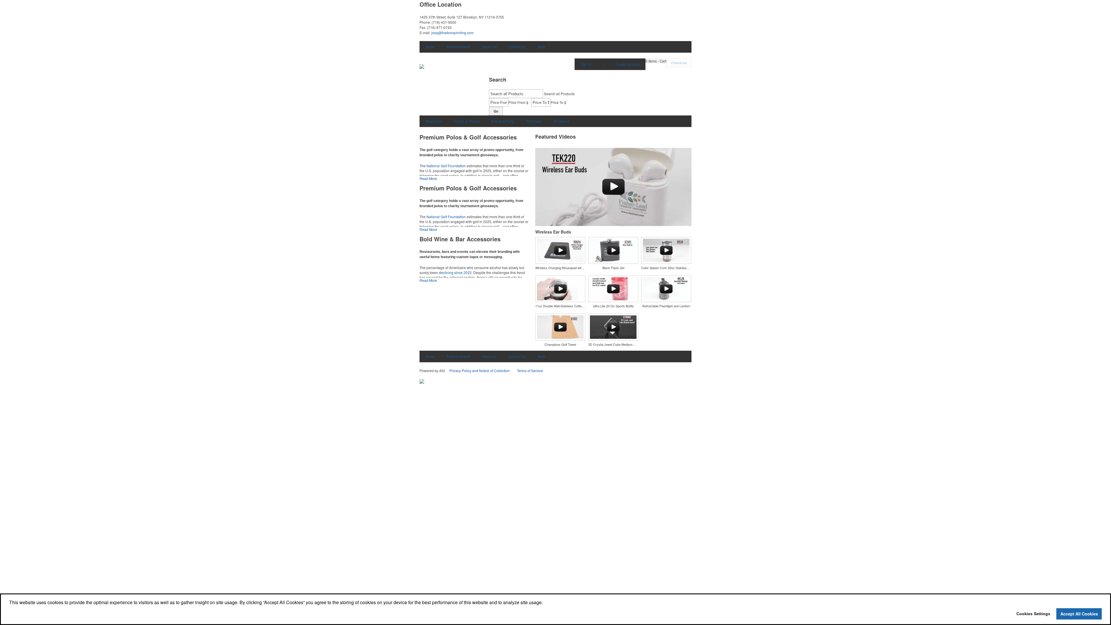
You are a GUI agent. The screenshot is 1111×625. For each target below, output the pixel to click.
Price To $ (558, 102)
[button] (655, 61)
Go (496, 111)
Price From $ (518, 102)
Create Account (627, 64)
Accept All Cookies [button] (1079, 614)
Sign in (585, 64)
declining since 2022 (455, 272)
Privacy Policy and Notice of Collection (479, 370)
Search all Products (559, 93)
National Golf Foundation (446, 165)
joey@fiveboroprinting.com (452, 32)
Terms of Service (530, 370)
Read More (428, 178)
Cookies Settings (1033, 613)
